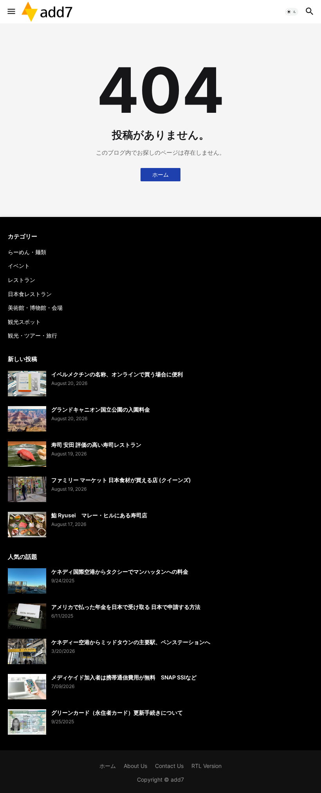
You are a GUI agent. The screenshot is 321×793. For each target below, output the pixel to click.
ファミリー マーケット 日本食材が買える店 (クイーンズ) (121, 480)
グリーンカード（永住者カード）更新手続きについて (117, 712)
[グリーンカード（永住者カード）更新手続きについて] (27, 722)
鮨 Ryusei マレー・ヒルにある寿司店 (99, 515)
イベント (19, 265)
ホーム (160, 174)
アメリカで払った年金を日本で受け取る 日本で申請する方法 (125, 606)
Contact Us (169, 765)
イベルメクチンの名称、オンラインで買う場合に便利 (117, 374)
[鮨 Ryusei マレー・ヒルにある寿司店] (27, 524)
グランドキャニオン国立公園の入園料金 (100, 409)
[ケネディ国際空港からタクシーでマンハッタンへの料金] (27, 581)
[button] (11, 11)
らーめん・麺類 (27, 252)
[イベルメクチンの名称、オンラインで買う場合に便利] (27, 383)
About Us (135, 765)
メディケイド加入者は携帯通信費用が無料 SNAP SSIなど (124, 677)
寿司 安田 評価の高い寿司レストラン (96, 444)
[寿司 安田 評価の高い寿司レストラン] (27, 454)
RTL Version (206, 765)
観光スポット (24, 321)
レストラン (21, 279)
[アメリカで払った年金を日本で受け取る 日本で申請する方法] (27, 616)
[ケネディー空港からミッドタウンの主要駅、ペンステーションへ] (27, 651)
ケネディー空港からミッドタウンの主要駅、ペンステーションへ (130, 642)
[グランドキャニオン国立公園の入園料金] (27, 419)
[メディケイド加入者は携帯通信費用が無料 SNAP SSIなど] (27, 686)
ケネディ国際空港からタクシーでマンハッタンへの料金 (119, 571)
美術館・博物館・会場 (35, 307)
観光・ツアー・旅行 (32, 335)
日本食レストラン (30, 294)
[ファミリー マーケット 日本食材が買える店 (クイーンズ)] (27, 489)
